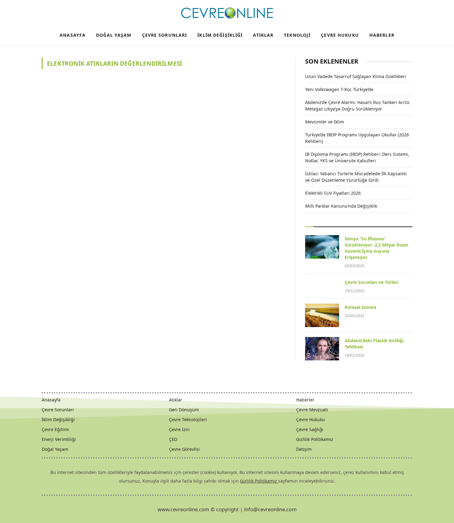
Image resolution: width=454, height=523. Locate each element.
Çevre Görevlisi (184, 449)
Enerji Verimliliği (59, 439)
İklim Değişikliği (219, 35)
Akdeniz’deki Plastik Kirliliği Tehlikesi (374, 344)
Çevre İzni (179, 429)
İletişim (304, 449)
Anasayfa (73, 35)
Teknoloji (297, 35)
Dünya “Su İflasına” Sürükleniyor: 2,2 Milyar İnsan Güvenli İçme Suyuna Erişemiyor (376, 248)
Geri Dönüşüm (184, 410)
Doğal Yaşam (113, 35)
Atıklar (263, 35)
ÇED (173, 439)
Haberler (381, 35)
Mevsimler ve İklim (324, 122)
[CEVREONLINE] (227, 13)
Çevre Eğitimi (55, 429)
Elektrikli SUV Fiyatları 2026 (333, 193)
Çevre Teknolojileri (188, 419)
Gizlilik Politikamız (314, 439)
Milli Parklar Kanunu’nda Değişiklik (341, 206)
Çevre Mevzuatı (312, 410)
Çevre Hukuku (340, 35)
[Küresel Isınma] (322, 315)
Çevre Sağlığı (309, 429)
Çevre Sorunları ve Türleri (371, 282)
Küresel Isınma (360, 307)
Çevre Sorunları (164, 35)
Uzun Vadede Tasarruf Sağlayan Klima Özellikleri (355, 76)
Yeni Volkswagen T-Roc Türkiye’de (339, 89)
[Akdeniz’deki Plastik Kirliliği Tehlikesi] (322, 348)
